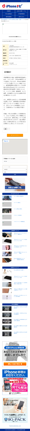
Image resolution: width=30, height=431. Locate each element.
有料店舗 (5, 161)
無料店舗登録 (8, 16)
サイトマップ (24, 1)
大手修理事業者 (21, 13)
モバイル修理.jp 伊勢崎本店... (19, 196)
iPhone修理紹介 (8, 13)
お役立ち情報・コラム (21, 11)
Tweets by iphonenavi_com (15, 426)
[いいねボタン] (5, 129)
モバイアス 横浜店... (17, 202)
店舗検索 (9, 11)
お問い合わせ (21, 16)
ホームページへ (15, 135)
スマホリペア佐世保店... (18, 215)
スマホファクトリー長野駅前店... (19, 221)
